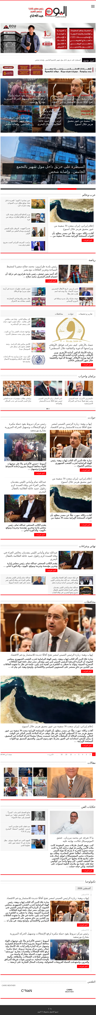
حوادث (71, 314)
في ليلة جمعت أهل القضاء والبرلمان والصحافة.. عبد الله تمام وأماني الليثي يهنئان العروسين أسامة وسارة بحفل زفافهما (64, 581)
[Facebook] (49, 1008)
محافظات (59, 314)
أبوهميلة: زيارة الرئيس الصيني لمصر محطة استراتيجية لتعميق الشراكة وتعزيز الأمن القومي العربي (49, 120)
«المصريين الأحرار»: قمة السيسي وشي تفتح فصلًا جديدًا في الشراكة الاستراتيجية (80, 401)
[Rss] (51, 1008)
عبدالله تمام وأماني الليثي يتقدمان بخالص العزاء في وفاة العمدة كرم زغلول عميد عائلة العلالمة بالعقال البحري (28, 486)
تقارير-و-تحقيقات (85, 314)
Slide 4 (29, 189)
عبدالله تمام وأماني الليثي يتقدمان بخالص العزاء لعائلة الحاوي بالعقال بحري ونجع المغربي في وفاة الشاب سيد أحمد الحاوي (65, 591)
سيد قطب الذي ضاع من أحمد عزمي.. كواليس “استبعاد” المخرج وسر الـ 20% (18, 829)
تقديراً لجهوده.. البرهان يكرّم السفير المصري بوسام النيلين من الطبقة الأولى (17, 231)
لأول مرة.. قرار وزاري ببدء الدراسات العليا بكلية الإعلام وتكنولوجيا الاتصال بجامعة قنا (16, 359)
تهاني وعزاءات (87, 546)
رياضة (92, 260)
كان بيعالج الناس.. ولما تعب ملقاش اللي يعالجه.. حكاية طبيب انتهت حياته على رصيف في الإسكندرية (16, 321)
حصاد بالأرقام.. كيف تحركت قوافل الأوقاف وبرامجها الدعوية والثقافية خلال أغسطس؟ (17, 121)
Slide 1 (86, 189)
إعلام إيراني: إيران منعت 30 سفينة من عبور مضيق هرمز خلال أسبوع (74, 227)
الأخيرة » (51, 755)
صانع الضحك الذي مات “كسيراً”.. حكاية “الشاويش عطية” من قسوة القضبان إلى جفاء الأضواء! (18, 815)
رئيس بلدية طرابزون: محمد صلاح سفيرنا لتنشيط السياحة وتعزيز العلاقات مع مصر (32, 268)
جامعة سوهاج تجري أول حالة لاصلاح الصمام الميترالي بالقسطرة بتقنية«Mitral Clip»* (80, 119)
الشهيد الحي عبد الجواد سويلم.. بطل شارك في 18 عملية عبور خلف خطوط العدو (17, 843)
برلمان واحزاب (87, 376)
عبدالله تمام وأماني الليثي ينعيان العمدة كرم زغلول (24, 100)
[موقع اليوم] (48, 11)
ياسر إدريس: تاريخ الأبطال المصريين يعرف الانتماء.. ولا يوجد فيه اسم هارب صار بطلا (65, 291)
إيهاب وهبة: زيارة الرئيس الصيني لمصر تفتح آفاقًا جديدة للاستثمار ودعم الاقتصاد (71, 425)
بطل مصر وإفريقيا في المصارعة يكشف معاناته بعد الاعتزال (18, 299)
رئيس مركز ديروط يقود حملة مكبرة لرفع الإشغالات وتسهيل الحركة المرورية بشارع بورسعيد (25, 427)
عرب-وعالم (89, 195)
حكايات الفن (88, 807)
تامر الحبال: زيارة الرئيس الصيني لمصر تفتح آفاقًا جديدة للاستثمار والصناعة (50, 401)
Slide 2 (67, 189)
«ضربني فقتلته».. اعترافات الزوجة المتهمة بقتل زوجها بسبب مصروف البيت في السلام (52, 60)
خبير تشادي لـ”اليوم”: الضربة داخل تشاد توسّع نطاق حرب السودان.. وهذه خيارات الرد (17, 203)
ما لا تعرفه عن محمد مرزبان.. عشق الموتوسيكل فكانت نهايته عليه (75, 839)
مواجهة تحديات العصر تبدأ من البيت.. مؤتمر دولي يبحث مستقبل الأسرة (17, 332)
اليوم (39, 1012)
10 (71, 755)
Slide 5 (10, 189)
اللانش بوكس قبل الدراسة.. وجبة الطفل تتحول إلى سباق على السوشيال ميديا (18, 346)
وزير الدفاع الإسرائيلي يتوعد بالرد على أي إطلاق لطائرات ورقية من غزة (18, 217)
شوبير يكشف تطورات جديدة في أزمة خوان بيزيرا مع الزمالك (16, 289)
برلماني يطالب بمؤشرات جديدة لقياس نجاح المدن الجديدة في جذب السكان (17, 399)
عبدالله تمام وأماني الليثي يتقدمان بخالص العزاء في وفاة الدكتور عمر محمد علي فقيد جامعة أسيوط (18, 580)
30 (61, 755)
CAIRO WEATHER (8, 985)
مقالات (92, 762)
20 (66, 755)
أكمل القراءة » (87, 240)
